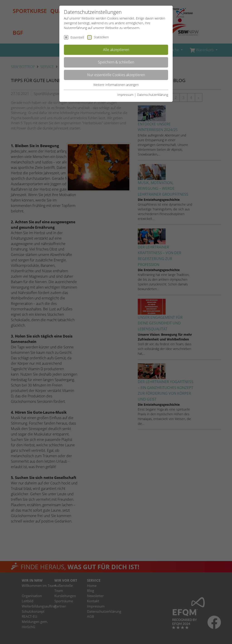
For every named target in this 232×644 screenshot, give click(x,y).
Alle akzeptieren (116, 49)
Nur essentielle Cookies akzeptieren (116, 74)
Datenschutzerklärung (152, 94)
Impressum (125, 94)
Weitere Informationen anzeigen (116, 85)
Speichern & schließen (116, 62)
